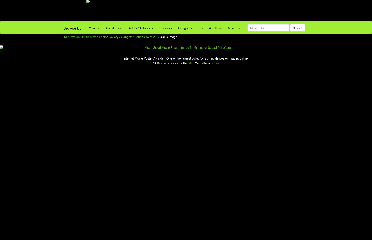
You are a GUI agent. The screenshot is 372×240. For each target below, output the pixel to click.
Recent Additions (210, 28)
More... (233, 28)
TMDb (190, 62)
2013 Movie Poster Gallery (100, 37)
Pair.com (215, 62)
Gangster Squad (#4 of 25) (139, 37)
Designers (185, 28)
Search (298, 28)
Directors (166, 28)
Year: (93, 28)
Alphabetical (113, 28)
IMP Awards (71, 37)
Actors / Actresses (141, 28)
